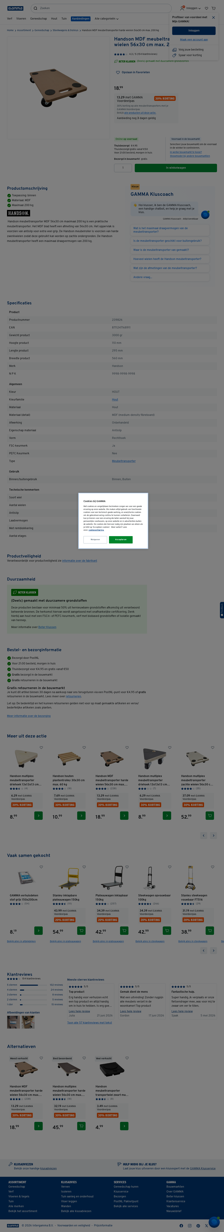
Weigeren (95, 540)
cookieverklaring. (96, 530)
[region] (113, 521)
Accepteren (121, 540)
